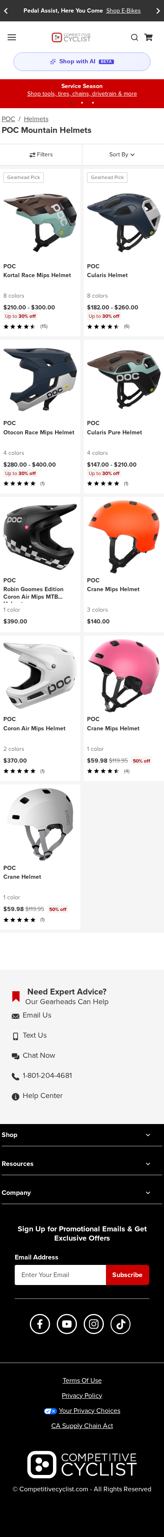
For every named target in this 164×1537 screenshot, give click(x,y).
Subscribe (127, 1275)
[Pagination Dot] (71, 103)
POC (8, 119)
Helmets (36, 119)
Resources (18, 1163)
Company (16, 1192)
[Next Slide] (158, 10)
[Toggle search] (134, 37)
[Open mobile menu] (12, 37)
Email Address (36, 1257)
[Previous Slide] (6, 10)
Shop (9, 1135)
